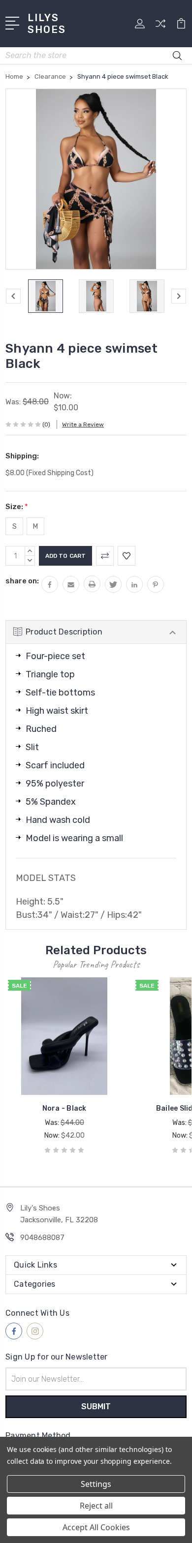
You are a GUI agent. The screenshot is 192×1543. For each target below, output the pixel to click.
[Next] (178, 296)
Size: (16, 506)
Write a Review (83, 424)
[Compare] (160, 26)
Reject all (96, 1505)
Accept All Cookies (96, 1527)
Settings (96, 1484)
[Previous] (13, 296)
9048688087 (42, 1237)
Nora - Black (64, 1108)
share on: (22, 580)
